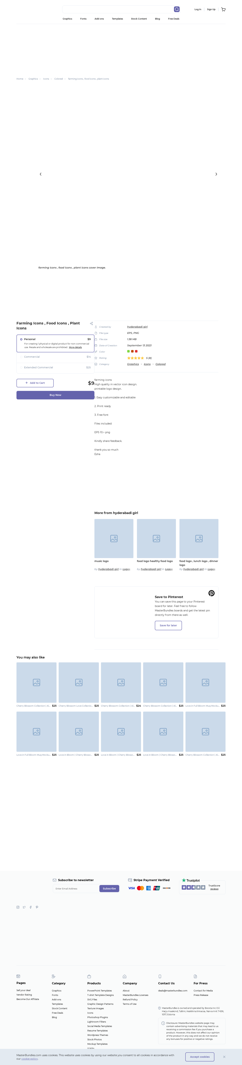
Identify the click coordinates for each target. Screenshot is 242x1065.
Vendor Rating (24, 994)
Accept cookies (200, 1056)
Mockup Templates (97, 1044)
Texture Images (95, 1008)
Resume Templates (97, 1030)
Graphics (67, 18)
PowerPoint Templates (99, 990)
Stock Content (139, 18)
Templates (117, 18)
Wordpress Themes (97, 1035)
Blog (157, 18)
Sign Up (211, 9)
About (126, 990)
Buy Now (55, 395)
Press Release (201, 995)
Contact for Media (203, 990)
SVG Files (92, 999)
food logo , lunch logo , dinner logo (198, 563)
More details (75, 347)
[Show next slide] (216, 174)
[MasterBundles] (28, 9)
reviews (214, 889)
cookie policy (29, 1058)
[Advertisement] (121, 49)
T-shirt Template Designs (100, 995)
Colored (161, 364)
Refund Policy (130, 999)
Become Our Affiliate (27, 999)
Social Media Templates (99, 1026)
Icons (147, 364)
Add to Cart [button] (37, 382)
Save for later (168, 625)
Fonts (83, 18)
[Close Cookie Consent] (224, 1057)
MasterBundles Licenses (135, 995)
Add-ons (99, 18)
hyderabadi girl (137, 326)
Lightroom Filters (96, 1021)
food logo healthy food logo (155, 561)
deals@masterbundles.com (172, 990)
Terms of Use (129, 1004)
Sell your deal (23, 990)
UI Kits (90, 1048)
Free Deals (173, 18)
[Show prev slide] (40, 174)
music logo (101, 561)
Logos (126, 569)
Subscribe (109, 888)
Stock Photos (94, 1039)
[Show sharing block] (91, 323)
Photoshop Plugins (97, 1017)
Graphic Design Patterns (100, 1004)
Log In (198, 9)
